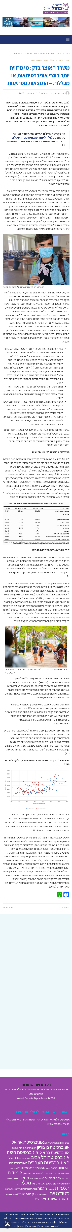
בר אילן (13, 1158)
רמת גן (9, 1218)
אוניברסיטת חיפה (22, 1152)
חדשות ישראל (31, 1226)
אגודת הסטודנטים (52, 1143)
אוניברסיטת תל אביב (50, 1157)
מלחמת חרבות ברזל (27, 1188)
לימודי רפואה (52, 1178)
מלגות (42, 1188)
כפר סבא (21, 1226)
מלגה (51, 1188)
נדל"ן (15, 1226)
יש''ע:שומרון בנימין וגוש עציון (43, 1222)
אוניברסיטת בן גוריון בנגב (24, 1148)
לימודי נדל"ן (64, 1178)
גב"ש (57, 1222)
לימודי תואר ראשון (37, 1178)
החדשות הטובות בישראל (23, 1218)
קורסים (21, 1194)
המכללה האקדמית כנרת (30, 1167)
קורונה (30, 1194)
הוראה (54, 1168)
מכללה (16, 1178)
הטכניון (47, 1168)
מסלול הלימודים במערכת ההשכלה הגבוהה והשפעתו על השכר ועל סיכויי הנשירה (36, 139)
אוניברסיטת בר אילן (54, 1152)
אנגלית (28, 1158)
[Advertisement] (36, 956)
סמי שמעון (44, 1194)
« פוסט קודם (64, 907)
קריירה (14, 1194)
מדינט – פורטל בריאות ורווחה (45, 1218)
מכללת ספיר (39, 1183)
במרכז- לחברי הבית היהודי (20, 1222)
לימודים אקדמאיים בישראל (48, 1226)
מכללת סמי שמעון (55, 1183)
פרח (36, 1194)
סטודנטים (59, 1193)
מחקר (24, 1177)
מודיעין (60, 1218)
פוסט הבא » (8, 907)
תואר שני (41, 1198)
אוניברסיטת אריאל (28, 1141)
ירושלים (47, 1173)
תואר (8, 1194)
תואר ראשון (59, 1198)
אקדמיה (21, 1158)
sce (67, 1142)
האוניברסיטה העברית (48, 1162)
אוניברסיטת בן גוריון (53, 1147)
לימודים (15, 1172)
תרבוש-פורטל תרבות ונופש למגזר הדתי (42, 1214)
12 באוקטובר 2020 (28, 93)
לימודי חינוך (27, 1173)
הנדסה (53, 1173)
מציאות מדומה (11, 1189)
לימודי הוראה (37, 1173)
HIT (62, 1142)
